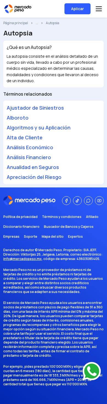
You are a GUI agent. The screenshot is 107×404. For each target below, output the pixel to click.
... (37, 23)
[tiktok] (77, 200)
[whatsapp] (88, 200)
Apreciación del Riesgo (34, 177)
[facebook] (66, 200)
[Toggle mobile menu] (99, 9)
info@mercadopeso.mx (22, 258)
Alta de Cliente (25, 137)
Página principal (15, 23)
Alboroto (18, 117)
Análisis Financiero (29, 157)
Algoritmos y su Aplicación (39, 127)
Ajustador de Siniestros (35, 107)
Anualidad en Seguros (33, 167)
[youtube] (99, 200)
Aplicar (77, 8)
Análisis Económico (30, 147)
